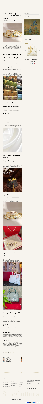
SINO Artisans (20, 384)
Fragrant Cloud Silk (5, 388)
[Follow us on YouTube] (33, 388)
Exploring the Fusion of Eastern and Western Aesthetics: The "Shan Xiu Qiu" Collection (16, 360)
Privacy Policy (20, 401)
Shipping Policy (14, 399)
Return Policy (19, 399)
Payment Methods (14, 401)
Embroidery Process (5, 382)
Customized (12, 381)
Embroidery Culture (5, 380)
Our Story (20, 386)
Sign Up (39, 383)
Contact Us (20, 380)
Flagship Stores (21, 382)
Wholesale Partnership (14, 383)
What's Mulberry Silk (5, 384)
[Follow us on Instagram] (29, 388)
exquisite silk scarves (13, 344)
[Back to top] (40, 396)
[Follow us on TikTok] (35, 388)
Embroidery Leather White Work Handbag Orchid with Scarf (32, 60)
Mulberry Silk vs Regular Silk (6, 386)
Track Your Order (13, 385)
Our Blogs (20, 388)
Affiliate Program (13, 387)
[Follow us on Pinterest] (31, 388)
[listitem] (6, 352)
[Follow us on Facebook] (27, 388)
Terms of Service (14, 402)
